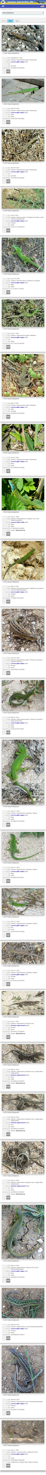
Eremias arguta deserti (18, 1025)
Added (17, 21)
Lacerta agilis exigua (17, 62)
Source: (18, 530)
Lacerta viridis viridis (17, 522)
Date (10, 21)
